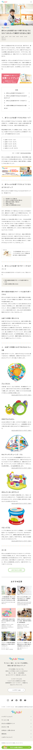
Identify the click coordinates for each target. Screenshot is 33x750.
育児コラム (4, 38)
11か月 (26, 36)
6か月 (7, 36)
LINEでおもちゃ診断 (16, 570)
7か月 (10, 36)
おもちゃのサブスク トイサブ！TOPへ (21, 395)
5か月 (3, 36)
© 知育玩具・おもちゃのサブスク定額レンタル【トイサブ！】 (12, 743)
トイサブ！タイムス (16, 679)
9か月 (18, 36)
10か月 (21, 36)
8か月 (14, 36)
